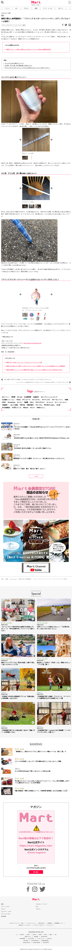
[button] (1, 8)
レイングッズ (17, 25)
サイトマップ (50, 925)
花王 (4, 402)
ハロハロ (50, 402)
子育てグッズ (17, 407)
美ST (51, 934)
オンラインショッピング (49, 397)
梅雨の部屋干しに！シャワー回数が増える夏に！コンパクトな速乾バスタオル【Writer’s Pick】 (34, 370)
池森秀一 (6, 405)
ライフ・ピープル (5, 914)
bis (55, 934)
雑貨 (36, 8)
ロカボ (20, 397)
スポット (60, 8)
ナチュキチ (46, 400)
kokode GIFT (46, 942)
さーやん (39, 405)
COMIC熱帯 (22, 938)
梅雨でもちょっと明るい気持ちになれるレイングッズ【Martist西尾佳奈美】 (28, 49)
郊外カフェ (41, 407)
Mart (45, 934)
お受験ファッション (9, 399)
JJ (16, 934)
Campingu (12, 402)
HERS (40, 934)
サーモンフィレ (58, 400)
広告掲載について (58, 923)
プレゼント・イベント (41, 904)
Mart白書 (3, 916)
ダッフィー (6, 397)
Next (51, 139)
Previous (20, 139)
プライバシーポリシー (39, 925)
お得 (58, 405)
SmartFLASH (44, 936)
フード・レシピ (47, 8)
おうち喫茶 (14, 405)
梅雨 (24, 25)
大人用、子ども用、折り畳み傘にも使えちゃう (18, 65)
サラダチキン (41, 402)
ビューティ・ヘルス (6, 911)
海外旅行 (31, 405)
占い (16, 8)
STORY (34, 934)
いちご (20, 402)
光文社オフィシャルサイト (25, 925)
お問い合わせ (41, 923)
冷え (32, 402)
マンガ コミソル (40, 938)
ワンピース (26, 400)
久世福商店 (6, 407)
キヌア (33, 407)
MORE (36, 476)
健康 (26, 402)
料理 (13, 397)
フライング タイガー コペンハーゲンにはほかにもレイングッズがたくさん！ (27, 67)
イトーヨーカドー (61, 402)
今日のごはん (50, 405)
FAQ (22, 923)
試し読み (36, 872)
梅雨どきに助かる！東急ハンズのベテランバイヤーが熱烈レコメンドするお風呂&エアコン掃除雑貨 (35, 366)
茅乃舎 (23, 405)
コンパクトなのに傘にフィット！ (14, 63)
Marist (26, 407)
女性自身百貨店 (45, 940)
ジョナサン (36, 400)
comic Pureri (31, 938)
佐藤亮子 (36, 397)
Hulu (19, 400)
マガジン (26, 8)
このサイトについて (13, 923)
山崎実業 (28, 397)
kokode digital (36, 942)
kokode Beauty (34, 940)
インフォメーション (30, 923)
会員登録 (49, 923)
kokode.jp (25, 940)
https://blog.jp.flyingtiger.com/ (32, 343)
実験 (67, 399)
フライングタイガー (7, 25)
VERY (28, 934)
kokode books (26, 942)
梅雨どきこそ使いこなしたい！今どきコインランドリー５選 (24, 362)
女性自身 (36, 936)
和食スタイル (28, 936)
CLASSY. (22, 934)
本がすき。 (49, 938)
